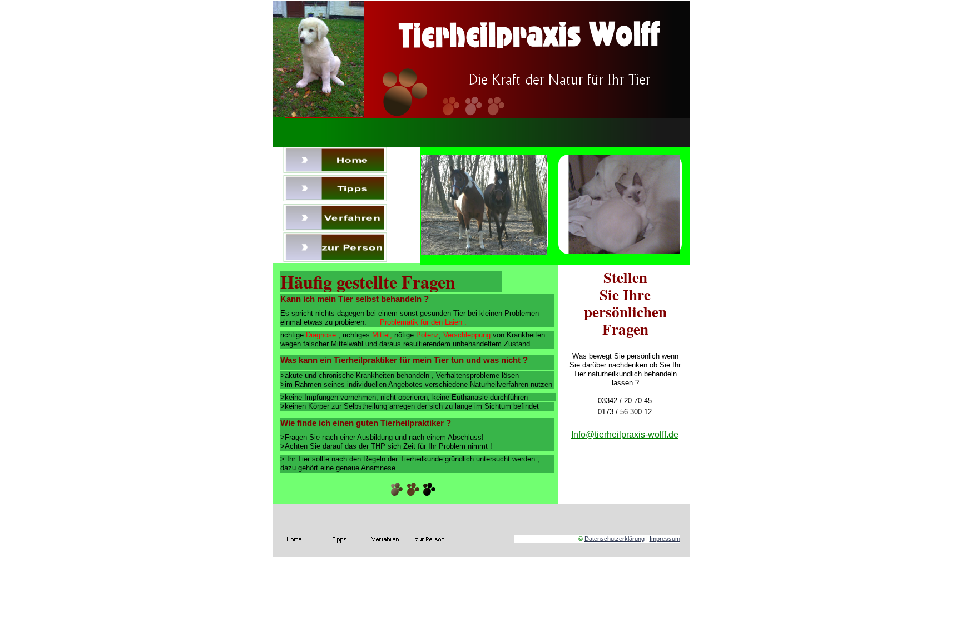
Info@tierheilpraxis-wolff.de (624, 434)
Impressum (665, 538)
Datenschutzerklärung (614, 538)
